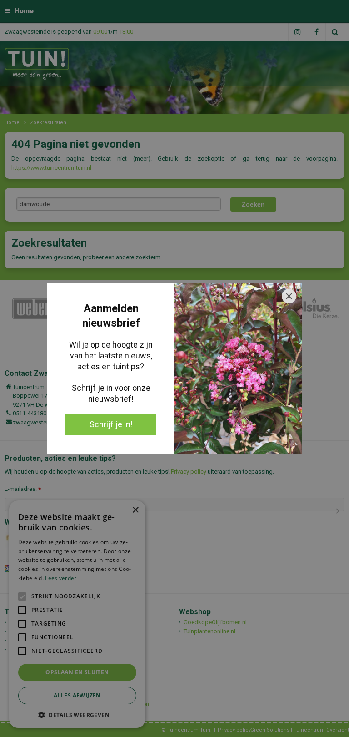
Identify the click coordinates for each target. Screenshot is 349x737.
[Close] (289, 296)
